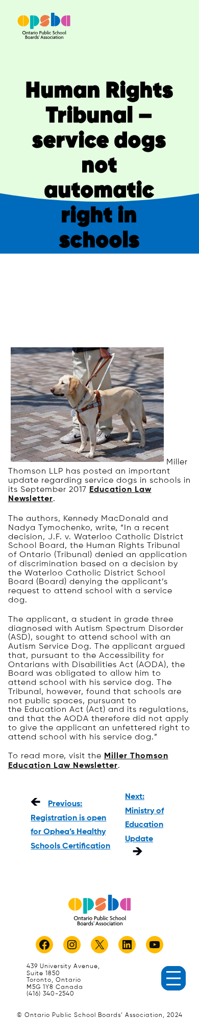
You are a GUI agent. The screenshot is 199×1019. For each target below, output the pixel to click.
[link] (44, 26)
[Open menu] (173, 978)
